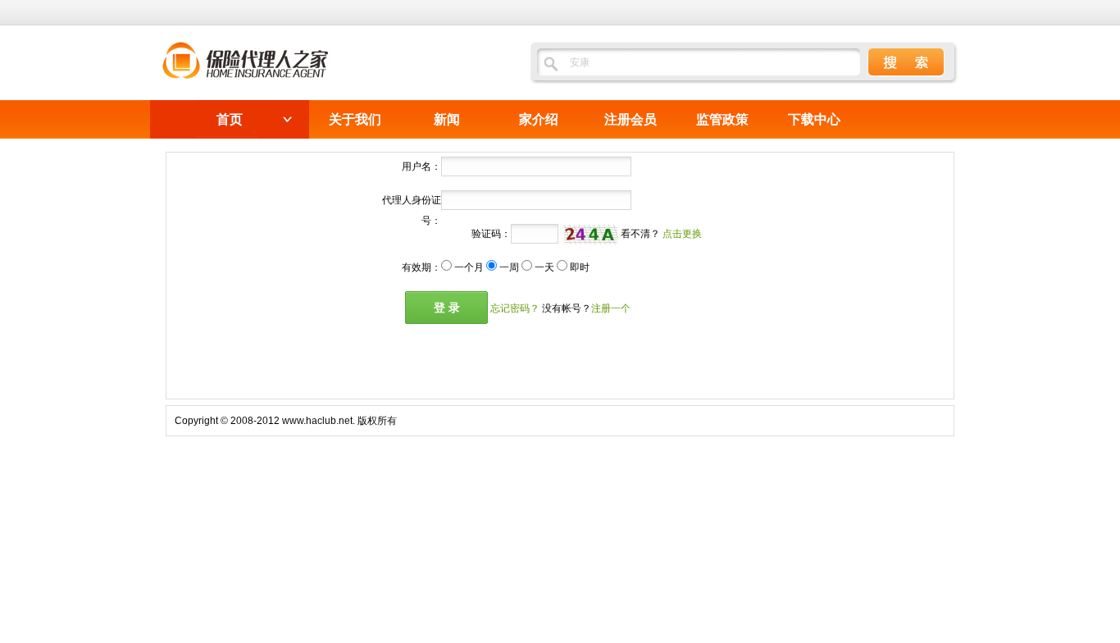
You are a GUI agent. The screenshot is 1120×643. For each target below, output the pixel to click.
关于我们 (355, 119)
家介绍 (538, 119)
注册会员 (630, 119)
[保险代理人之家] (245, 74)
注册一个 (611, 308)
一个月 (469, 267)
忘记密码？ (515, 308)
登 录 (447, 307)
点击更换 (682, 233)
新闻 (447, 119)
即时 (580, 267)
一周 (509, 267)
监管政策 (722, 119)
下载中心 (814, 119)
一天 (544, 267)
